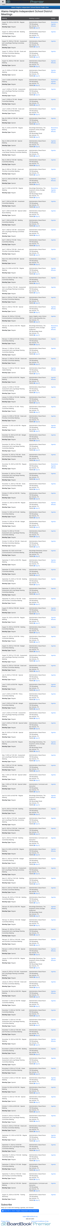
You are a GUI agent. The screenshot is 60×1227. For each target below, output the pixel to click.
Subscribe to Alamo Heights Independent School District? (20, 1211)
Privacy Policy (5, 1221)
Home (3, 4)
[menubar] (22, 1)
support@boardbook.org (30, 1216)
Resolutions (54, 22)
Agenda (53, 24)
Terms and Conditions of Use (39, 1221)
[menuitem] (3, 1)
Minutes (53, 26)
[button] (3, 1)
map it (37, 28)
